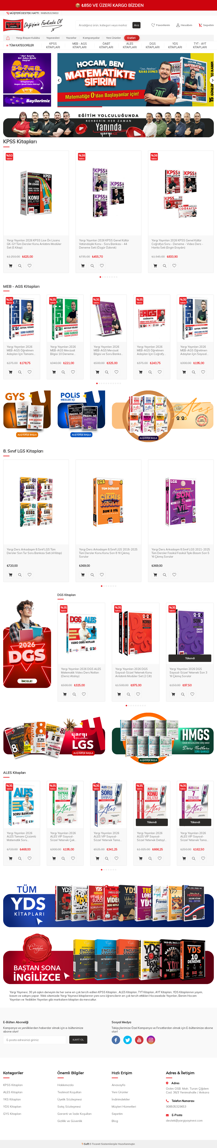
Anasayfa (118, 1085)
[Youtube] (139, 1040)
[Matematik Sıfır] (135, 80)
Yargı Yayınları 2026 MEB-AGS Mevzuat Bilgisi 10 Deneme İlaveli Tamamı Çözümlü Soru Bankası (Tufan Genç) (65, 350)
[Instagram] (151, 1040)
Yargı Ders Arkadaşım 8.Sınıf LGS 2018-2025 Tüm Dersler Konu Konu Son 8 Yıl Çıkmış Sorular (108, 553)
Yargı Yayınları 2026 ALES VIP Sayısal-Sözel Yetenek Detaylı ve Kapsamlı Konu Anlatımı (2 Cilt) (151, 836)
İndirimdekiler (121, 1099)
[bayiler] (27, 101)
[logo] (27, 25)
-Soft (86, 1143)
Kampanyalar (91, 37)
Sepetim (117, 1114)
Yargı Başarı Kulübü (28, 37)
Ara (136, 25)
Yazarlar (71, 37)
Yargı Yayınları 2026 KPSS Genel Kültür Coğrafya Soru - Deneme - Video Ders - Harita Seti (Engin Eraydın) (177, 244)
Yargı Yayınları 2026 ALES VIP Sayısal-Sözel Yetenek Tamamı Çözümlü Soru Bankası (108, 836)
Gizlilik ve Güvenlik (69, 1121)
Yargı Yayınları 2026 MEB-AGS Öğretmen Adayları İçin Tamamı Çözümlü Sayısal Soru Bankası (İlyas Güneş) (21, 350)
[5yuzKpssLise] (163, 416)
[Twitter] (127, 1040)
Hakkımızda (65, 1085)
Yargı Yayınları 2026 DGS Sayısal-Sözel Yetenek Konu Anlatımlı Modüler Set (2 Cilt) (133, 672)
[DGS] (27, 643)
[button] (58, 80)
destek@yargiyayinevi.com (184, 1120)
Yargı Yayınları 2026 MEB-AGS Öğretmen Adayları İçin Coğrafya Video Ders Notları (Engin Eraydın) (151, 350)
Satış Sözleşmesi (69, 1106)
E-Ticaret (95, 1143)
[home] (8, 38)
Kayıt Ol (78, 1039)
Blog (115, 1121)
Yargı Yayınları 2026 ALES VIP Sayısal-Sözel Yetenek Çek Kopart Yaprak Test (63, 836)
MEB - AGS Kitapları (79, 45)
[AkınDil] (108, 959)
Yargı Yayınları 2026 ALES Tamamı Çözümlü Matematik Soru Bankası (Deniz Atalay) (21, 836)
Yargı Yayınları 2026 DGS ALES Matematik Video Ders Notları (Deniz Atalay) (81, 672)
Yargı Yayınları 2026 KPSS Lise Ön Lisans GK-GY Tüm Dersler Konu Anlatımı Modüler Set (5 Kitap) (34, 244)
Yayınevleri (53, 37)
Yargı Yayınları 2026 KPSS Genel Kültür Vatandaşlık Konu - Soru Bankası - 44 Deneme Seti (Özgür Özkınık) (104, 244)
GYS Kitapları (12, 1114)
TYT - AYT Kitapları (200, 45)
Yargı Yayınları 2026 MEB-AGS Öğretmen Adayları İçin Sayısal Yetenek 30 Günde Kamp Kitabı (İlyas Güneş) (193, 350)
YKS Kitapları (12, 1099)
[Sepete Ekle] (10, 265)
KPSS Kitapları (53, 45)
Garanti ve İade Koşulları (74, 1114)
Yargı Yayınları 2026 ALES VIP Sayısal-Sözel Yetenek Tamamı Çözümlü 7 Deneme (195, 836)
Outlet (131, 37)
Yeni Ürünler (113, 37)
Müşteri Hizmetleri (124, 1106)
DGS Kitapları (153, 45)
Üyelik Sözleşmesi (69, 1099)
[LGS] (54, 738)
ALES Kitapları (130, 45)
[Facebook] (116, 1040)
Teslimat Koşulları (69, 1092)
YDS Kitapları (175, 45)
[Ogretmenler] (163, 738)
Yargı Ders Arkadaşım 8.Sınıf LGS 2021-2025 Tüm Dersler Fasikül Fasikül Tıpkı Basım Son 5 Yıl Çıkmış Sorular (181, 553)
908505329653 (34, 13)
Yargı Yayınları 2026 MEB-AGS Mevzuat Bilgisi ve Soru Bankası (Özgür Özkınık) (108, 350)
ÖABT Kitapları (106, 45)
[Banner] (27, 73)
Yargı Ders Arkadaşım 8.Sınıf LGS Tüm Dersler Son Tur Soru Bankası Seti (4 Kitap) (34, 551)
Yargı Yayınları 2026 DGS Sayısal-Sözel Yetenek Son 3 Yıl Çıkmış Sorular (188, 672)
